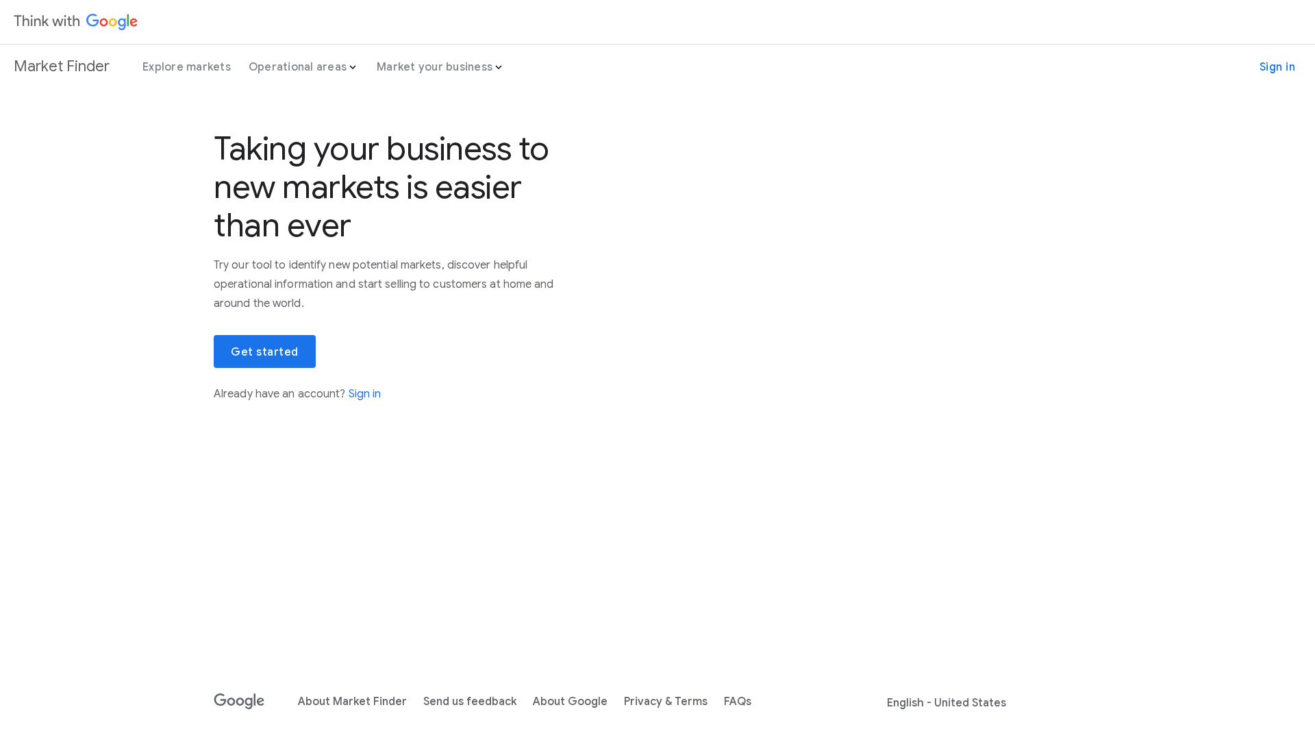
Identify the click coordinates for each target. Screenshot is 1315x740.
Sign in (1278, 67)
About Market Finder (352, 701)
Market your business (434, 67)
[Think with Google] (76, 21)
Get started (265, 352)
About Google (570, 701)
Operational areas (298, 67)
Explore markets (186, 67)
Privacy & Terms (665, 701)
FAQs (737, 701)
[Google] (239, 701)
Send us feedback (469, 701)
